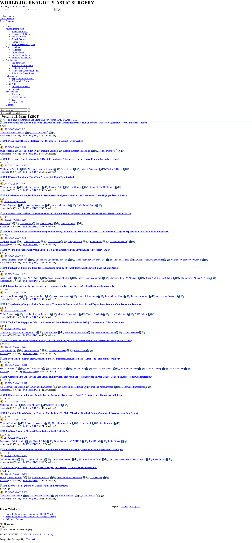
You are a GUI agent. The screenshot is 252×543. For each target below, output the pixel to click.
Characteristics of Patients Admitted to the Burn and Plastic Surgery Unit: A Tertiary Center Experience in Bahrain (65, 395)
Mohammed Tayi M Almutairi (123, 278)
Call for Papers (18, 63)
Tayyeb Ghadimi (94, 314)
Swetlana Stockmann (102, 368)
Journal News (18, 42)
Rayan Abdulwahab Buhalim (158, 278)
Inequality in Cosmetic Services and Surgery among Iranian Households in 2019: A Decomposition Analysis (61, 286)
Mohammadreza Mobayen (12, 132)
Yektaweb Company (15, 519)
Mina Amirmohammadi (76, 332)
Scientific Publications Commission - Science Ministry (31, 516)
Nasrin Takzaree (130, 332)
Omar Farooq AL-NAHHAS (67, 441)
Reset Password (7, 21)
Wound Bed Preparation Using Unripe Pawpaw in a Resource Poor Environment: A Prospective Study (59, 250)
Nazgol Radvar (75, 241)
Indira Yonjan (114, 441)
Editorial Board (19, 36)
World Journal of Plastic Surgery (39, 534)
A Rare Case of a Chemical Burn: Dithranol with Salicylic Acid (39, 431)
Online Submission (20, 68)
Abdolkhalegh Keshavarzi (36, 314)
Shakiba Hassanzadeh (40, 495)
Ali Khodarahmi (31, 187)
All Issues (16, 49)
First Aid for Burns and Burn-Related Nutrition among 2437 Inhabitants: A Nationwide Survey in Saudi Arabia (63, 268)
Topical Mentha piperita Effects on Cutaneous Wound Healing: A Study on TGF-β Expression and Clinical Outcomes (66, 322)
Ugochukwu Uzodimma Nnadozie (51, 259)
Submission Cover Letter (23, 73)
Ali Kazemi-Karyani (165, 296)
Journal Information (15, 29)
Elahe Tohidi (96, 241)
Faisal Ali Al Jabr (30, 278)
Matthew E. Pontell (9, 169)
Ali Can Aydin (46, 223)
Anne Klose (79, 368)
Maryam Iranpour (8, 187)
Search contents (19, 97)
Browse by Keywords (22, 57)
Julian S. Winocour (89, 169)
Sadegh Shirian (26, 151)
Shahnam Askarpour (34, 205)
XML (132, 506)
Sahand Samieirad (118, 241)
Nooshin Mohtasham (61, 459)
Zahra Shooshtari (32, 241)
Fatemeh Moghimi (139, 296)
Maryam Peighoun (8, 423)
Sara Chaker (66, 169)
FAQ (14, 99)
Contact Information (21, 86)
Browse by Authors (21, 55)
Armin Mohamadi (60, 205)
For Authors (11, 60)
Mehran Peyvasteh (8, 205)
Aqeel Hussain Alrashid (58, 278)
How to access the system (23, 44)
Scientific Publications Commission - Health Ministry (30, 514)
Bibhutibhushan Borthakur (69, 477)
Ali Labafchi (54, 241)
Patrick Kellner (176, 368)
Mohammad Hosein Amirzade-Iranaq (17, 332)
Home (9, 26)
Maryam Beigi (55, 187)
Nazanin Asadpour (33, 459)
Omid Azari (76, 187)
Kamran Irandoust (36, 296)
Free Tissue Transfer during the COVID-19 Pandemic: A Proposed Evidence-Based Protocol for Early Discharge (64, 159)
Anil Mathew (96, 477)
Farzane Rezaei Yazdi (105, 332)
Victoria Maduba (121, 259)
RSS (138, 506)
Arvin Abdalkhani (118, 314)
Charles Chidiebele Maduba (13, 259)
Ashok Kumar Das (40, 477)
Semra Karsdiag (68, 223)
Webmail (10, 105)
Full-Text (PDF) (30, 135)
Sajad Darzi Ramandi (10, 296)
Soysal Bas (5, 223)
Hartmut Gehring (153, 368)
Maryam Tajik (50, 332)
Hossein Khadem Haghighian (76, 151)
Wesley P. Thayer (114, 169)
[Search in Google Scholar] (26, 132)
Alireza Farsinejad (57, 350)
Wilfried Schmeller (129, 368)
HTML (124, 506)
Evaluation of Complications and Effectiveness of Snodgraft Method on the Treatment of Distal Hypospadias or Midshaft (67, 195)
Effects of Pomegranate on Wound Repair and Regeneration (38, 485)
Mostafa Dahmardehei (68, 314)
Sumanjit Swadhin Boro (11, 477)
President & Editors (21, 34)
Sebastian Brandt (8, 368)
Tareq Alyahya (7, 278)
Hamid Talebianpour (87, 296)
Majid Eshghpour (8, 241)
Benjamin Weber (57, 368)
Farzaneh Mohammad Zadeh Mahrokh (127, 459)
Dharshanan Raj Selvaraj (11, 441)
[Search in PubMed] (29, 132)
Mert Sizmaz (26, 223)
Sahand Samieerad (33, 423)
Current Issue (18, 52)
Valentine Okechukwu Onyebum (186, 259)
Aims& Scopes (19, 39)
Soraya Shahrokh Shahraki (102, 187)
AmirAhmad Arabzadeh (41, 387)
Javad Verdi (5, 151)
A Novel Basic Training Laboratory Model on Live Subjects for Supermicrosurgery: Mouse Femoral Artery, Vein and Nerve (69, 213)
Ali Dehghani (141, 314)
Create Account (7, 18)
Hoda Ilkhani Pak (85, 205)
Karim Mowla (88, 495)
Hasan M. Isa (54, 405)
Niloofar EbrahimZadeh (90, 459)
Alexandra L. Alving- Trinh (40, 169)
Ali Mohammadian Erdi (11, 387)
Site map (16, 94)
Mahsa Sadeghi (39, 132)
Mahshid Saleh (48, 151)
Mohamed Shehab (8, 405)
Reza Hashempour (61, 296)
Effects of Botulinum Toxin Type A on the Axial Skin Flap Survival (41, 177)
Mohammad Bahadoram (132, 387)
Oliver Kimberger (33, 368)
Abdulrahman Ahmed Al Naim (194, 278)
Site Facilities (12, 91)
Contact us (11, 84)
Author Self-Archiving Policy (25, 70)
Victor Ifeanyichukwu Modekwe (90, 259)
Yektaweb (30, 539)
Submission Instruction (22, 65)
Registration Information (23, 78)
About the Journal (20, 31)
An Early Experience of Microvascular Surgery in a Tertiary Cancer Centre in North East (52, 467)
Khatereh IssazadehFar (72, 387)
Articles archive (13, 47)
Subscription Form (20, 81)
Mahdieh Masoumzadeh (102, 387)
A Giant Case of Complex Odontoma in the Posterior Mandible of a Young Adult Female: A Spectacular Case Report (65, 449)
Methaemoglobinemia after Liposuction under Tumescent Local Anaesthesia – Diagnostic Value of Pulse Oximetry (64, 358)
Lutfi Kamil (94, 441)
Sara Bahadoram (66, 495)
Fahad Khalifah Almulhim (89, 278)
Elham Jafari (80, 350)
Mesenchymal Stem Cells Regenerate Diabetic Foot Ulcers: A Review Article (45, 141)
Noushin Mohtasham (61, 423)
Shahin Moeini (106, 423)
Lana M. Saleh (33, 405)
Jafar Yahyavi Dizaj (114, 296)
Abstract (4, 135)
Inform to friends (19, 102)
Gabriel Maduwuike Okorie (150, 259)
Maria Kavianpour (106, 151)
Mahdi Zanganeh (8, 314)
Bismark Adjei (39, 441)
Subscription (11, 76)
